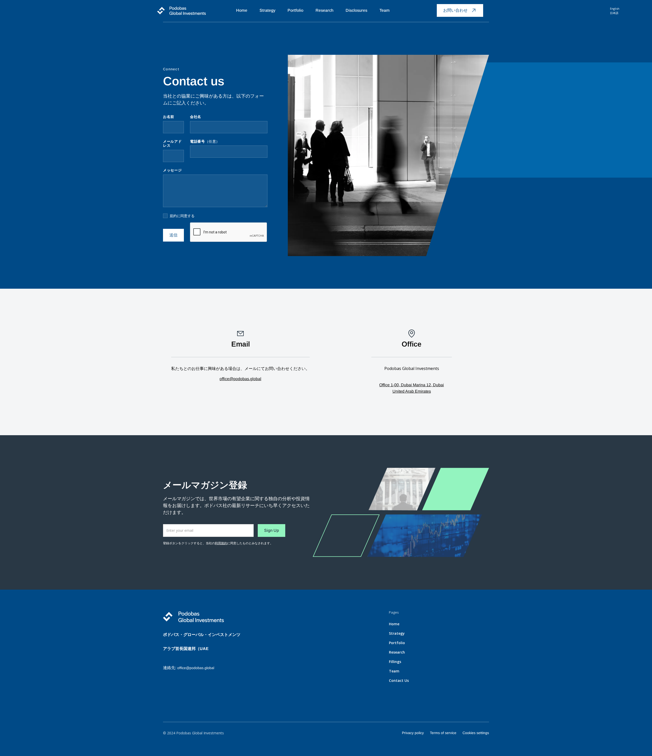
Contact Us (399, 680)
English (614, 8)
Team (384, 10)
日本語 (614, 13)
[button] (403, 9)
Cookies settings (476, 733)
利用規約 (221, 543)
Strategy (267, 10)
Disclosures (356, 10)
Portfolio (295, 10)
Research (324, 10)
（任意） (205, 141)
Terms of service (443, 733)
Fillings (395, 661)
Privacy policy (413, 733)
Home (241, 10)
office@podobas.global (240, 379)
